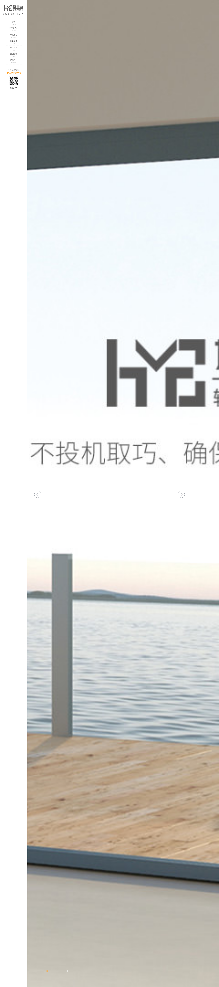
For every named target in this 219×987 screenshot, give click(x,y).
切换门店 (20, 14)
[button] (37, 494)
